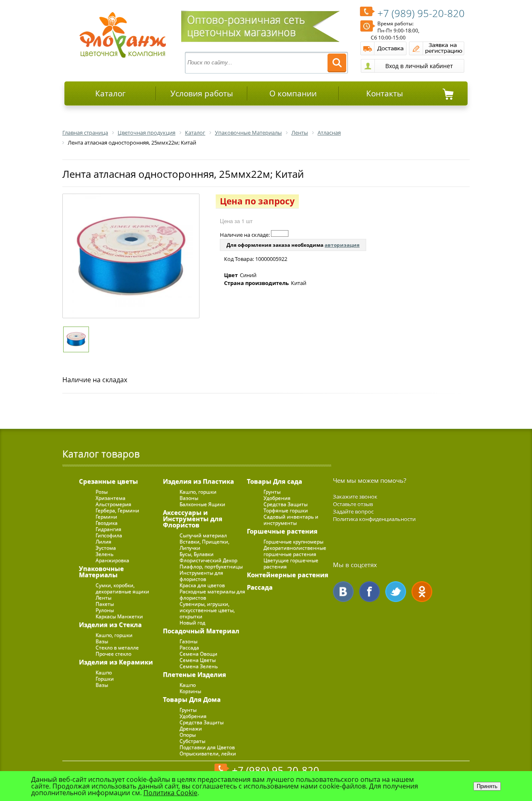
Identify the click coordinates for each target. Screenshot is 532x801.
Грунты (188, 710)
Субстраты (192, 741)
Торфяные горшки (286, 510)
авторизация (342, 244)
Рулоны (105, 610)
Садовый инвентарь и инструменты (291, 520)
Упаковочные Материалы (101, 571)
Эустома (106, 548)
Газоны (188, 641)
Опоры (188, 735)
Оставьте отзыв (353, 504)
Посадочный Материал (201, 631)
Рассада (189, 647)
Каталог (110, 93)
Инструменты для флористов (201, 576)
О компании (293, 93)
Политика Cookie (170, 792)
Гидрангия (108, 529)
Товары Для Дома (192, 699)
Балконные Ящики (202, 504)
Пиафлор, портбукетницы (211, 566)
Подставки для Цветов (207, 747)
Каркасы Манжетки (119, 616)
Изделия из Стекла (110, 624)
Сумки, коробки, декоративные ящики (122, 588)
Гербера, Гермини (117, 510)
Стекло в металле (117, 647)
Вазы (102, 641)
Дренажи (191, 728)
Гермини (106, 517)
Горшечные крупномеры (293, 541)
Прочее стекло (113, 654)
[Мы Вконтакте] (343, 591)
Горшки (105, 679)
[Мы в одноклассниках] (421, 591)
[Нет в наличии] (279, 233)
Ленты (103, 598)
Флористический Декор (208, 560)
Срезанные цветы (108, 481)
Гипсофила (109, 535)
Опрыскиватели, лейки (208, 753)
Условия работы (201, 93)
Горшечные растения (282, 531)
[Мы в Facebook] (369, 591)
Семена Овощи (198, 654)
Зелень (104, 554)
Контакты (384, 93)
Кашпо (104, 672)
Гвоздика (107, 523)
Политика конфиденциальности (374, 519)
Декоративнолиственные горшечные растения (295, 551)
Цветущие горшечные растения (291, 563)
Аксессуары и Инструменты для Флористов (192, 518)
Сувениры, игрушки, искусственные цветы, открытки (207, 610)
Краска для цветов (202, 585)
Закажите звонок (355, 496)
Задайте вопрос (353, 511)
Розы (102, 492)
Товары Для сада (274, 481)
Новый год (192, 622)
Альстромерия (113, 504)
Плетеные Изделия (194, 674)
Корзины (190, 691)
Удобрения (193, 716)
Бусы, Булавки (197, 554)
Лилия (103, 541)
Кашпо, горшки (114, 635)
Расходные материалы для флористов (212, 594)
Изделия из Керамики (116, 662)
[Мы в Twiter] (395, 591)
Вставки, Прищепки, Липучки (204, 544)
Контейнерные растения (287, 574)
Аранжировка (112, 560)
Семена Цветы (198, 660)
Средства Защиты (202, 722)
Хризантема (111, 498)
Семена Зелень (199, 666)
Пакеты (105, 604)
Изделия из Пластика (198, 481)
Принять (487, 786)
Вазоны (189, 498)
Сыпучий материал (203, 535)
